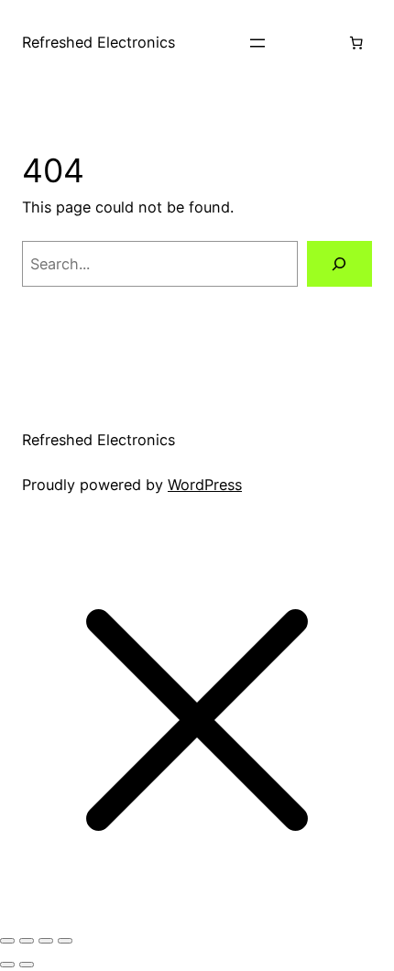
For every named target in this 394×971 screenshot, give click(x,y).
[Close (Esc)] (65, 941)
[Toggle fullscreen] (26, 941)
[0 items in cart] (355, 43)
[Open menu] (257, 43)
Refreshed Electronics (98, 42)
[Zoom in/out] (7, 941)
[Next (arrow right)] (26, 964)
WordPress (205, 484)
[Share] (45, 941)
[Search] (339, 264)
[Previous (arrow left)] (7, 964)
